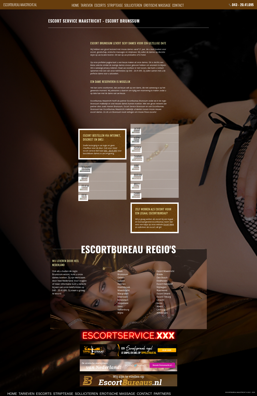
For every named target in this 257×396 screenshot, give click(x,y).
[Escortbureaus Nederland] (128, 380)
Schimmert (123, 300)
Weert (160, 306)
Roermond (162, 290)
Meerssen (123, 296)
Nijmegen (161, 287)
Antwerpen (162, 312)
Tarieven (87, 5)
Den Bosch (162, 277)
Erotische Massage (157, 5)
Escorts (100, 5)
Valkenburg (123, 309)
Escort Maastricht (165, 271)
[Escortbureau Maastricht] (20, 3)
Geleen (121, 277)
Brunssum (123, 274)
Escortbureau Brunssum (137, 101)
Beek (120, 271)
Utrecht (160, 300)
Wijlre (120, 312)
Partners (162, 393)
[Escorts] (128, 350)
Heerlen (122, 283)
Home (75, 5)
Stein (120, 306)
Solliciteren (133, 5)
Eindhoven (162, 280)
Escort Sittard (163, 293)
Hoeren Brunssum (115, 106)
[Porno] (128, 365)
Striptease (115, 5)
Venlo (159, 303)
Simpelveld (123, 303)
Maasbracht (124, 290)
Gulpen (121, 280)
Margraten (123, 293)
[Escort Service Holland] (128, 335)
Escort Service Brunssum (134, 106)
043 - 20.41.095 (243, 4)
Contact (178, 5)
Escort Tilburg (164, 296)
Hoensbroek (124, 287)
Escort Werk (168, 224)
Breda (160, 274)
